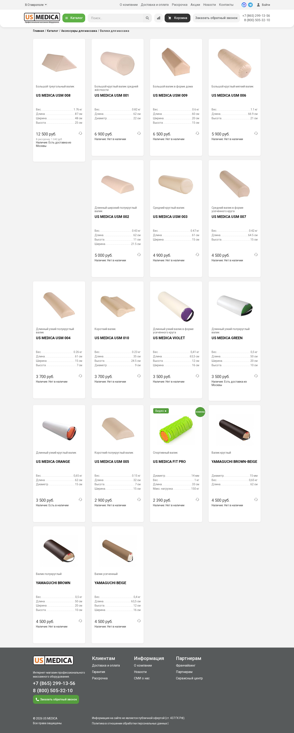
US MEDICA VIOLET (169, 338)
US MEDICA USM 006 (229, 95)
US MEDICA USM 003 (170, 217)
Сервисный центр (189, 678)
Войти (266, 4)
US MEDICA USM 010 (112, 338)
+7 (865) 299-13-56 (256, 16)
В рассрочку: (49, 139)
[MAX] (244, 4)
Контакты (226, 5)
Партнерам (184, 672)
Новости (209, 5)
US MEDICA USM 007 (229, 217)
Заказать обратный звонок (216, 18)
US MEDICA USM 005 (112, 461)
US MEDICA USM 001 (112, 95)
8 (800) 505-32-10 (257, 20)
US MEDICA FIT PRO (169, 461)
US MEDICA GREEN (227, 338)
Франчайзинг (185, 665)
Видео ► (161, 410)
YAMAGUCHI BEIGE (110, 583)
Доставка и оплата (155, 5)
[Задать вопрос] (80, 133)
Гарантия (98, 672)
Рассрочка (179, 5)
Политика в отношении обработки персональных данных (129, 723)
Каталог (76, 18)
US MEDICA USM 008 (53, 95)
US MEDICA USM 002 (112, 217)
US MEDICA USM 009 (170, 95)
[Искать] (147, 18)
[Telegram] (250, 4)
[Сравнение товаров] (158, 18)
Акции (195, 5)
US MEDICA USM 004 (53, 338)
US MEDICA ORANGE (53, 461)
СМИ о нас (142, 678)
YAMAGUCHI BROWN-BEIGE (234, 461)
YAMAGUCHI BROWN (53, 583)
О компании (129, 5)
